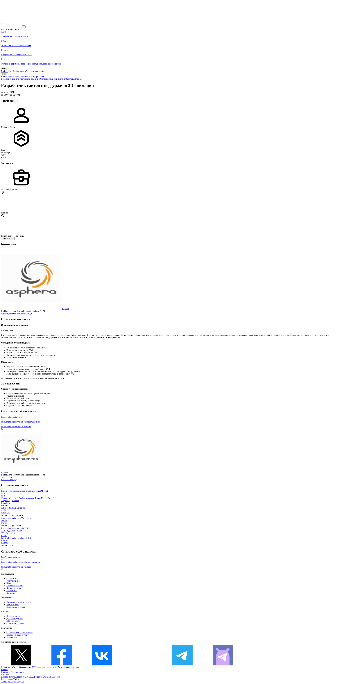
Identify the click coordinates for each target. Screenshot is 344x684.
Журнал (78, 79)
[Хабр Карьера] (11, 27)
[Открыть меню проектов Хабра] (2, 23)
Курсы (21, 682)
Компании (53, 79)
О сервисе (11, 578)
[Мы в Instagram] (142, 665)
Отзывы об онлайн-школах (18, 602)
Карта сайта (11, 590)
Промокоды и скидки (16, 607)
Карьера (14, 682)
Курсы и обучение (31, 79)
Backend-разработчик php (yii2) (15, 528)
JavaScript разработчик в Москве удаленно (20, 422)
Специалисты (16, 79)
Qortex (4, 520)
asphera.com (6, 477)
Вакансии (5, 79)
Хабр (3, 682)
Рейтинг (62, 79)
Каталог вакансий (14, 586)
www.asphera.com (9, 313)
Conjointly (5, 500)
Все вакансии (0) (24, 313)
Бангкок (15, 500)
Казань (20, 531)
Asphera (65, 308)
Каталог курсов (13, 588)
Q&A (8, 682)
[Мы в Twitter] (21, 665)
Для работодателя (14, 618)
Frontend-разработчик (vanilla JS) (16, 538)
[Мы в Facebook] (61, 665)
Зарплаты (70, 79)
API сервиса (12, 621)
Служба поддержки (15, 623)
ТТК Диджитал (8, 531)
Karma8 (4, 540)
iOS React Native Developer (13, 508)
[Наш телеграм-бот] (223, 665)
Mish (3, 493)
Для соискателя (13, 616)
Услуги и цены (13, 581)
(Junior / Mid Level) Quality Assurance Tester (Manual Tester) (27, 498)
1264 (18, 667)
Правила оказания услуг (17, 635)
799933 (35, 667)
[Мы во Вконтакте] (102, 665)
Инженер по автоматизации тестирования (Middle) (24, 491)
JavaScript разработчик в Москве (16, 426)
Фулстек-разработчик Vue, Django (16, 518)
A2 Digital (5, 510)
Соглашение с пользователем (19, 632)
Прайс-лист (11, 637)
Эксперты (44, 79)
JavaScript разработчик (11, 417)
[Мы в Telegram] (182, 665)
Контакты (10, 593)
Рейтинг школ (12, 604)
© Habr (4, 669)
